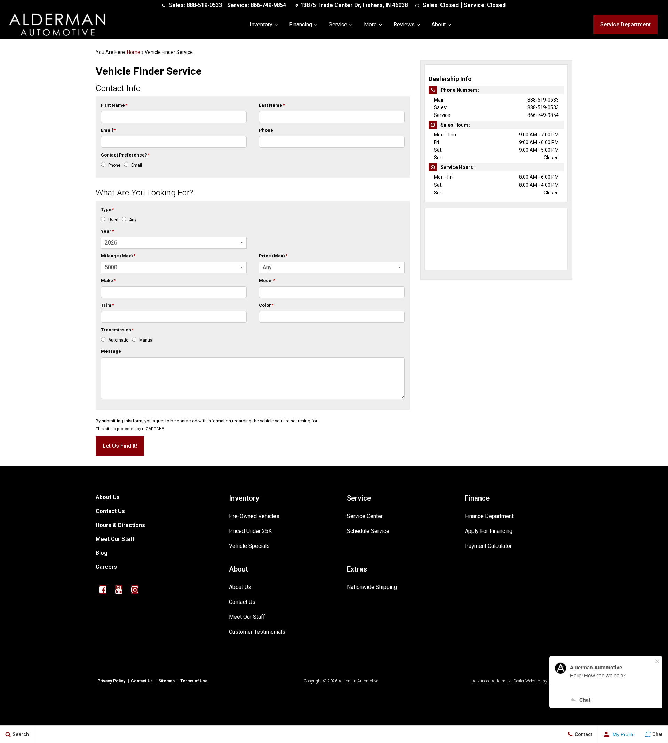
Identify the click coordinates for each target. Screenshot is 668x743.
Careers (106, 567)
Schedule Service (368, 531)
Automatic (118, 340)
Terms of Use (194, 681)
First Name (114, 105)
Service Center (365, 516)
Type (107, 209)
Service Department (625, 24)
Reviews (404, 24)
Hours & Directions (120, 525)
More (370, 24)
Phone (266, 130)
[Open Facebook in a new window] (103, 590)
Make (108, 280)
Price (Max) (273, 255)
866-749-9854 (268, 5)
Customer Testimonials (257, 632)
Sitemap (166, 681)
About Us (108, 497)
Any (132, 219)
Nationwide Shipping (372, 587)
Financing (300, 24)
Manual (146, 340)
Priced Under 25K (250, 531)
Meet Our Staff (115, 539)
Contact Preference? (125, 155)
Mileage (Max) (118, 255)
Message (111, 351)
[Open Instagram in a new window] (135, 590)
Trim (107, 305)
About (438, 24)
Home (133, 52)
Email (108, 130)
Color (266, 305)
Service (338, 24)
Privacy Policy (111, 681)
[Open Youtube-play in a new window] (119, 590)
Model (267, 280)
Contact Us (110, 511)
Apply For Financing (488, 531)
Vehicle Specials (249, 546)
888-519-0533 (204, 5)
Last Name (272, 105)
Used (113, 219)
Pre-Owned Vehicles (254, 516)
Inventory (261, 24)
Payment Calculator (488, 546)
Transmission (117, 330)
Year (107, 231)
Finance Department (489, 516)
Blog (102, 553)
